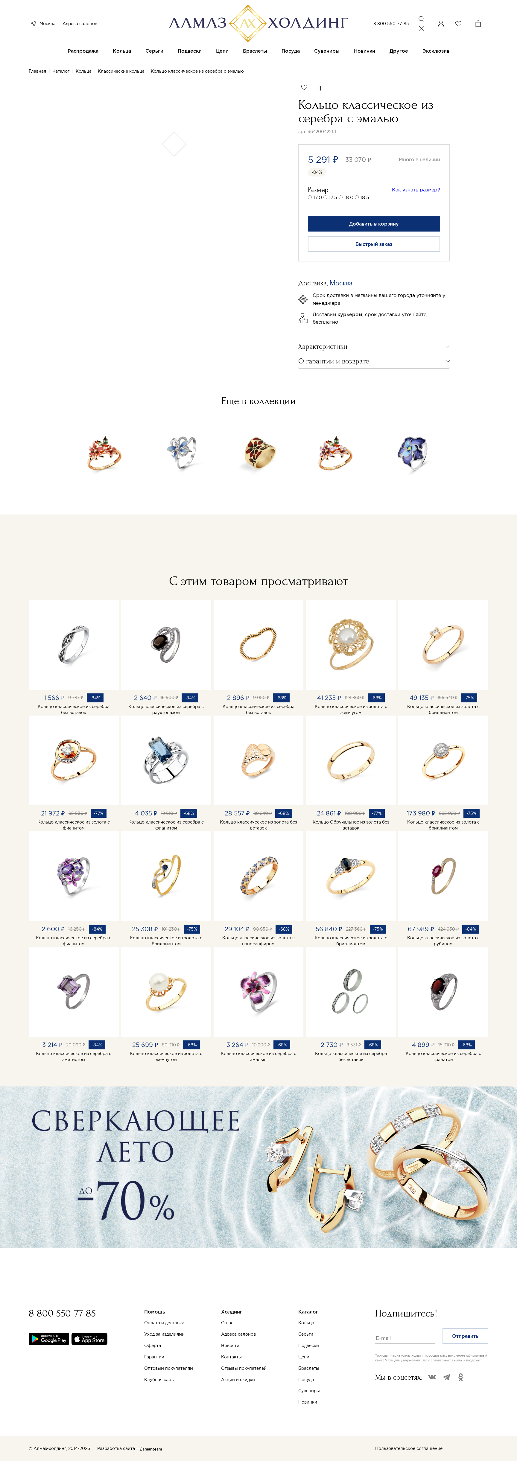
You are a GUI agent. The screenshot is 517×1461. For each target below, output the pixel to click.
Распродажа (83, 51)
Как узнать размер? (416, 189)
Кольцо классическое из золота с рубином (443, 940)
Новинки (364, 51)
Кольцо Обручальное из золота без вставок (351, 825)
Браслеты (255, 51)
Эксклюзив (435, 51)
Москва (47, 23)
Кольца (122, 51)
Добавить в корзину (374, 223)
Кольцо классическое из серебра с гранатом (443, 1056)
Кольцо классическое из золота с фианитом (73, 825)
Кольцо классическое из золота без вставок (258, 825)
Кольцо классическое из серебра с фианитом (166, 825)
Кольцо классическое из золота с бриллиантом (443, 709)
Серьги (154, 51)
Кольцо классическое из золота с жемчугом (351, 709)
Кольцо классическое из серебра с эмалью (258, 1056)
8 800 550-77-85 (391, 23)
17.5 (333, 197)
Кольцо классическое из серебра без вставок (74, 709)
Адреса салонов (80, 23)
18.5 (364, 197)
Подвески (190, 51)
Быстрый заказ (373, 244)
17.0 (317, 197)
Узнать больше (304, 1391)
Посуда (291, 51)
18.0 (348, 197)
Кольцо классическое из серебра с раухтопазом (166, 709)
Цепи (222, 51)
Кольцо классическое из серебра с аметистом (73, 1056)
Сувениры (327, 51)
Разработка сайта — (118, 1448)
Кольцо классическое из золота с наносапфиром (258, 940)
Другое (399, 51)
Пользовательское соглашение (409, 1448)
